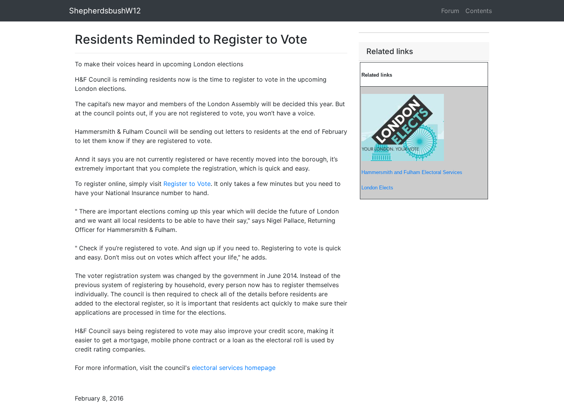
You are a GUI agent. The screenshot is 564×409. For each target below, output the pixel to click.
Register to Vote (187, 183)
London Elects (377, 188)
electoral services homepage (233, 367)
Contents (478, 11)
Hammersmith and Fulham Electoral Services (411, 172)
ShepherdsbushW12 (105, 10)
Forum (450, 11)
